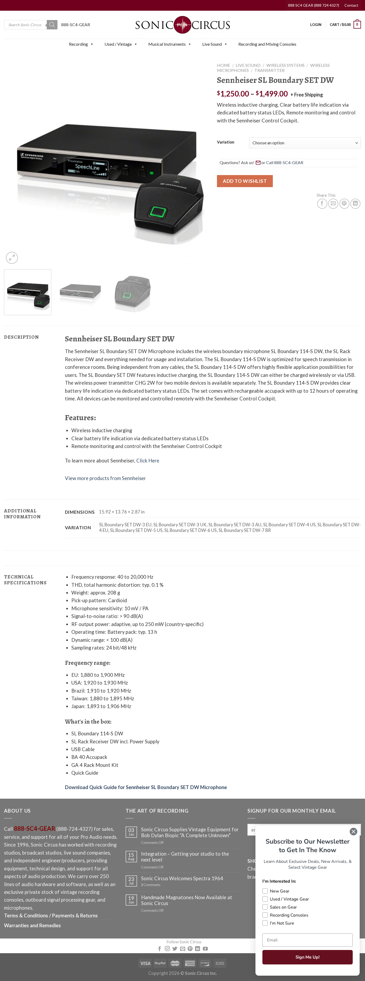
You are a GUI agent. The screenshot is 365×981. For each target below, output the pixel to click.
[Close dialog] (354, 832)
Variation (225, 142)
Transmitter (269, 70)
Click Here (147, 461)
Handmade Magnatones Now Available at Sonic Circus (186, 900)
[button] (92, 44)
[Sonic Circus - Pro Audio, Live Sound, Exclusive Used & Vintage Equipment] (182, 24)
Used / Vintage (118, 44)
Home (223, 65)
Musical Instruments (167, 44)
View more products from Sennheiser (105, 478)
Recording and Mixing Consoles (267, 44)
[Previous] (15, 162)
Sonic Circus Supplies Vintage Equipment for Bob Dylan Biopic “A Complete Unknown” (190, 832)
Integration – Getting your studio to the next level (185, 857)
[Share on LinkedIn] (355, 204)
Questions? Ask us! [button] (237, 162)
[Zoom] (12, 258)
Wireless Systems (285, 65)
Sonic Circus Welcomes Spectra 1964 (182, 878)
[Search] (52, 24)
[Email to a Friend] (333, 204)
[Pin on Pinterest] (344, 204)
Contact (351, 5)
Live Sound (212, 44)
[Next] (198, 162)
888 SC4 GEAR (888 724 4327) (313, 5)
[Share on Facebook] (322, 204)
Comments (150, 885)
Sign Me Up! (308, 957)
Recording (78, 44)
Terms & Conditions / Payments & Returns (51, 915)
